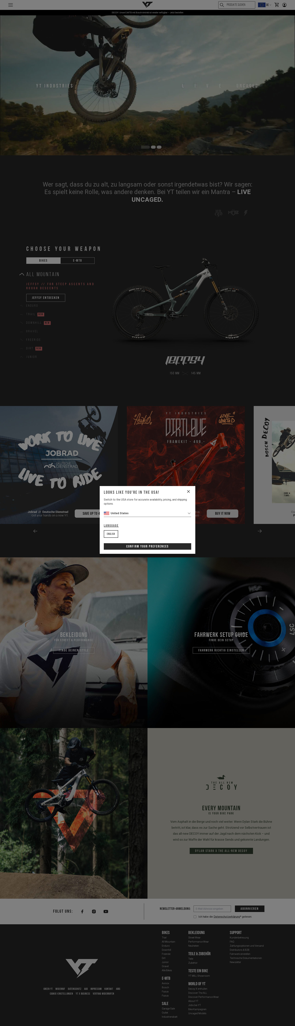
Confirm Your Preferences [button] (147, 546)
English (111, 534)
